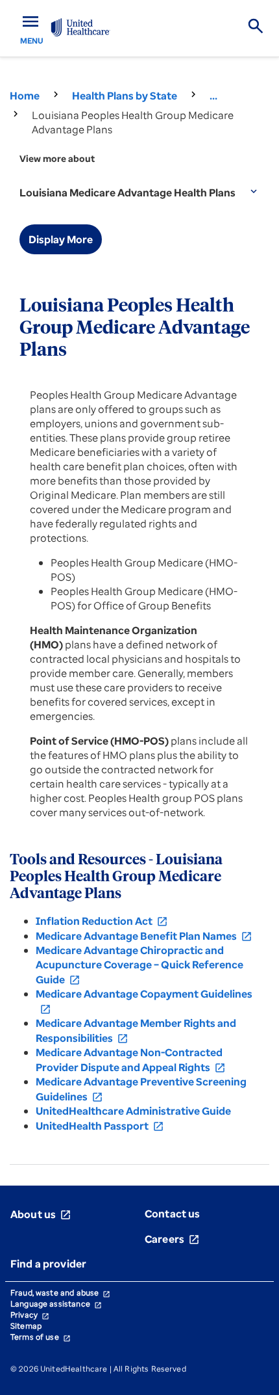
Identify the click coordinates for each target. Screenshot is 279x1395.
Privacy (29, 1314)
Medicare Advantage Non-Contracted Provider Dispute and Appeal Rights (131, 1059)
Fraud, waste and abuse (60, 1292)
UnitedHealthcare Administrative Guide (133, 1111)
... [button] (213, 95)
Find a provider (48, 1263)
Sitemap (26, 1325)
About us (40, 1214)
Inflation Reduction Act (102, 921)
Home (25, 95)
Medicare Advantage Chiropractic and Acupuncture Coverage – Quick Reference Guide (139, 965)
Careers (172, 1239)
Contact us (172, 1213)
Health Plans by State (124, 95)
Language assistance (56, 1303)
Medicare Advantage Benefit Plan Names (144, 936)
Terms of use (40, 1336)
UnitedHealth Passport (100, 1126)
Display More (61, 239)
